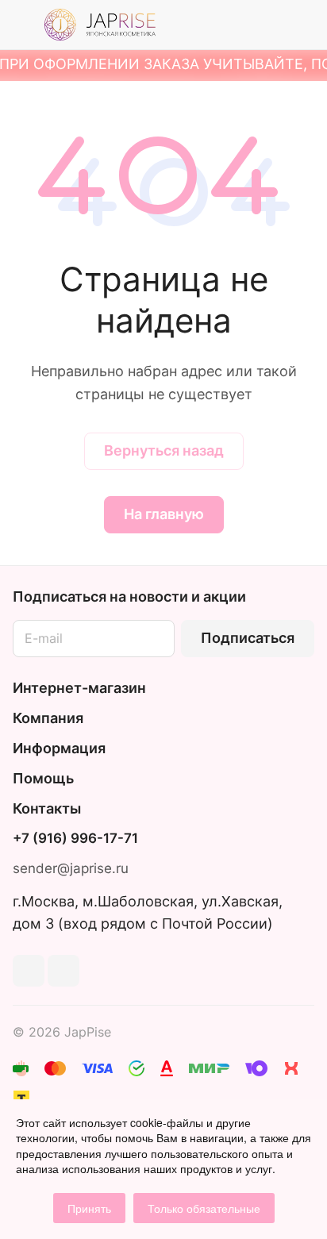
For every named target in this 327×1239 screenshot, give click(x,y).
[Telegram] (28, 971)
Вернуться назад (164, 450)
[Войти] (271, 25)
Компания (48, 718)
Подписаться (247, 637)
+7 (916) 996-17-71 (75, 838)
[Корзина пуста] (302, 25)
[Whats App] (63, 971)
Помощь (43, 778)
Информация (59, 748)
